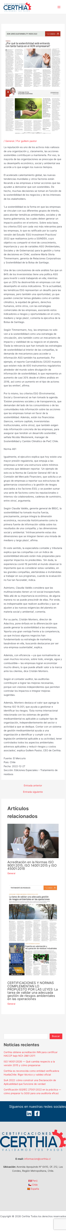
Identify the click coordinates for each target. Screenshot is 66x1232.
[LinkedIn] (29, 1113)
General (9, 141)
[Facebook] (37, 1113)
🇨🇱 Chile (33, 1184)
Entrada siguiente (33, 792)
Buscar (56, 1036)
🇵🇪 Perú (33, 1180)
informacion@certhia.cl (37, 1158)
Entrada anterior (33, 785)
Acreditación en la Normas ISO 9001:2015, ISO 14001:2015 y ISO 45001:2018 (32, 865)
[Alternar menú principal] (59, 7)
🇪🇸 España (33, 1188)
